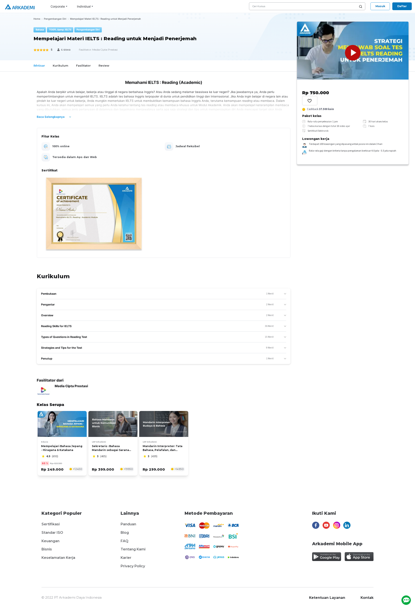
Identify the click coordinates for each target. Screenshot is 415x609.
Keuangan (50, 541)
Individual (84, 6)
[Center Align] (309, 100)
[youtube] (326, 526)
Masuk (380, 6)
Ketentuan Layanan (327, 598)
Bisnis (47, 549)
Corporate (58, 6)
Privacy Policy (133, 566)
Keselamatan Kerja (58, 558)
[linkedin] (347, 526)
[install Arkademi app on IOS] (359, 556)
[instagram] (336, 526)
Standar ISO (52, 533)
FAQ (124, 541)
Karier (126, 558)
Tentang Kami (133, 549)
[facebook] (315, 526)
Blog (125, 533)
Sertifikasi (51, 524)
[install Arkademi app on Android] (326, 556)
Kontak (367, 598)
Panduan (128, 524)
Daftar (402, 6)
